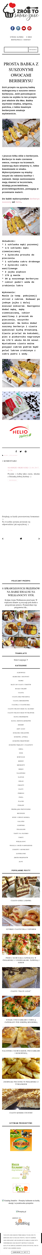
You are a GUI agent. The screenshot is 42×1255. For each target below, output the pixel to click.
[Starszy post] (39, 538)
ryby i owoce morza (21, 817)
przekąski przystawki (21, 809)
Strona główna (17, 37)
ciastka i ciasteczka (21, 705)
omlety (21, 785)
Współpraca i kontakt (21, 39)
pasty (21, 789)
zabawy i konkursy (21, 849)
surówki (21, 825)
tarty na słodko (21, 833)
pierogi (21, 793)
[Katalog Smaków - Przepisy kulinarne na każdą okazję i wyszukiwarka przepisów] (21, 1203)
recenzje (21, 813)
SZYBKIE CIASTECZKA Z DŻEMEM (21, 929)
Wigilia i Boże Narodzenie (21, 845)
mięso (21, 769)
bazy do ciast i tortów (21, 684)
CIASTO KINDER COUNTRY (21, 1113)
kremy (21, 761)
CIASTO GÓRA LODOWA (21, 900)
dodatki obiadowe (21, 733)
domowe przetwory (21, 741)
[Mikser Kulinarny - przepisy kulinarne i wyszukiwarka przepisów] (21, 1179)
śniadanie (21, 829)
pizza (21, 797)
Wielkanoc (14, 455)
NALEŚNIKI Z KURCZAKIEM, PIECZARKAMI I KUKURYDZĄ (21, 1052)
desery (21, 725)
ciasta (21, 693)
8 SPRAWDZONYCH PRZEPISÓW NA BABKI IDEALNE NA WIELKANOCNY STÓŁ (21, 592)
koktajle (21, 757)
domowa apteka (21, 737)
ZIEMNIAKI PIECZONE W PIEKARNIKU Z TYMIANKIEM (21, 1083)
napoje (21, 777)
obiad (21, 781)
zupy (21, 861)
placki (21, 801)
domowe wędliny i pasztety (21, 745)
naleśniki (21, 773)
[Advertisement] (21, 560)
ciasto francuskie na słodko (21, 709)
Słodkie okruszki (18, 467)
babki (6, 455)
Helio (18, 202)
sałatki (21, 821)
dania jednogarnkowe (21, 721)
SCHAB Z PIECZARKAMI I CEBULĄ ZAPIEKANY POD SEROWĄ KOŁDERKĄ (21, 1021)
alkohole (21, 672)
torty (21, 837)
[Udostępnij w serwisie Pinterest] (26, 452)
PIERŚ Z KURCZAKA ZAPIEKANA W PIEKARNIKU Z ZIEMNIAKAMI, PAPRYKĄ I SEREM (21, 960)
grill (21, 749)
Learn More (16, 1252)
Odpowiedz (13, 480)
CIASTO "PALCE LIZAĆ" (21, 991)
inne (21, 753)
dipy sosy (21, 729)
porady (21, 805)
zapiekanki (21, 853)
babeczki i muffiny (21, 676)
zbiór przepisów (21, 857)
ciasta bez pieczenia (21, 697)
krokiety (21, 765)
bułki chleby (21, 689)
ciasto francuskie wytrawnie (21, 713)
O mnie (29, 37)
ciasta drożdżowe (21, 701)
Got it (26, 1252)
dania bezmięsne (21, 717)
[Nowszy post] (3, 538)
